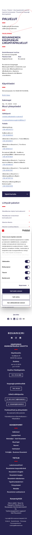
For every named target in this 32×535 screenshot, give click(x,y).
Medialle (16, 488)
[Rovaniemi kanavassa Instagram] (16, 338)
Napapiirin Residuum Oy (16, 505)
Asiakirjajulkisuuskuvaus (16, 525)
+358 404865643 (7, 135)
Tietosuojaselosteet (15, 523)
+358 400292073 (7, 129)
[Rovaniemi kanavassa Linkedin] (20, 338)
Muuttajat (16, 442)
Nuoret (16, 445)
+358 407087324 (7, 178)
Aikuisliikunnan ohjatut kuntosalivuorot (13, 211)
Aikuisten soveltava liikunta (10, 227)
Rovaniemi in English (16, 472)
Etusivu (4, 10)
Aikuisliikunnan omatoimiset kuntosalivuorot (10, 217)
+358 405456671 (7, 141)
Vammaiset (16, 449)
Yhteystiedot (16, 485)
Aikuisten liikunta (7, 222)
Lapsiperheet (16, 435)
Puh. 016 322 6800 (16, 375)
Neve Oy (20, 503)
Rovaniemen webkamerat (16, 492)
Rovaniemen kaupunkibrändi (16, 468)
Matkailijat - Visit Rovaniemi (16, 438)
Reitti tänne (6, 95)
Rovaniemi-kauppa (16, 475)
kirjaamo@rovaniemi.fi (16, 404)
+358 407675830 (7, 157)
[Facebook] (8, 319)
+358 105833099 (7, 186)
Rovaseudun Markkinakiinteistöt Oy (16, 508)
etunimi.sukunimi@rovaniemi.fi (12, 116)
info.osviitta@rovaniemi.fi (16, 399)
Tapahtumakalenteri (16, 482)
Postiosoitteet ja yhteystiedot (16, 410)
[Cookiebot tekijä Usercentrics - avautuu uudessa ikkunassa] (22, 230)
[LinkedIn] (14, 319)
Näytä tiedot (22, 285)
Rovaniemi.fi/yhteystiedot (16, 413)
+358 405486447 (7, 164)
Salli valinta (16, 297)
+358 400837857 (7, 170)
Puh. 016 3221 (16, 388)
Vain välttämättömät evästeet (16, 303)
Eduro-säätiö (12, 503)
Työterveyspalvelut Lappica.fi (16, 511)
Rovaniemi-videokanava (16, 478)
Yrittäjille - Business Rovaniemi (16, 452)
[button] (24, 319)
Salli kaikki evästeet (16, 291)
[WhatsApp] (17, 319)
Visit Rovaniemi (16, 513)
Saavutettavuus (15, 521)
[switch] (27, 267)
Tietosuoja (23, 521)
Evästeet (7, 521)
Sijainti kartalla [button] (10, 194)
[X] (11, 319)
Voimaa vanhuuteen (8, 307)
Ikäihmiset (16, 432)
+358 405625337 (7, 149)
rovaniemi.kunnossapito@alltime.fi (14, 120)
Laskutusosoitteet (16, 465)
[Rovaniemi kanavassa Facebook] (12, 338)
